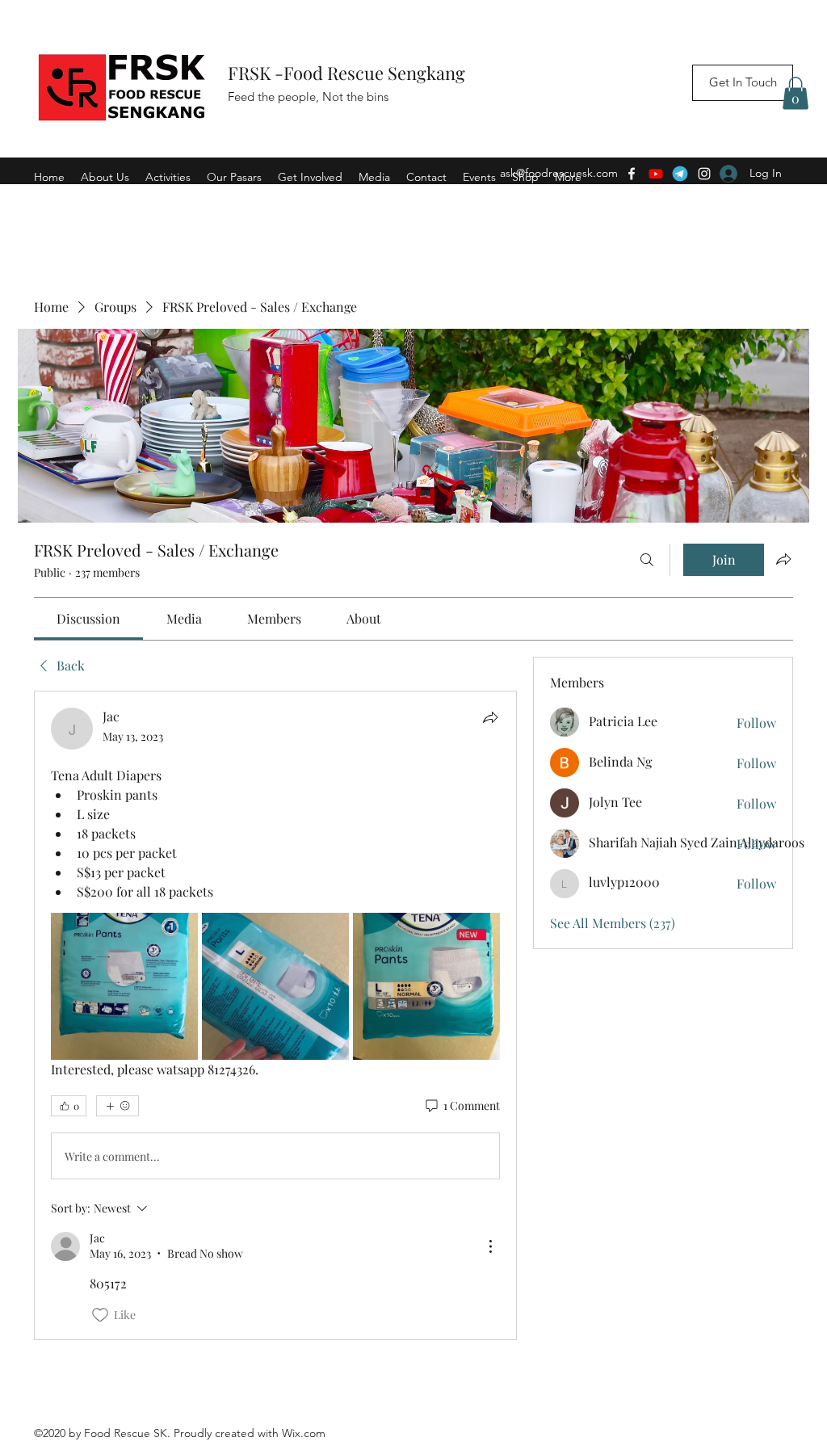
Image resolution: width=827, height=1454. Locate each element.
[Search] (647, 560)
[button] (795, 93)
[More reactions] (117, 1105)
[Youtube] (656, 174)
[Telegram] (680, 174)
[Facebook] (631, 174)
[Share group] (783, 559)
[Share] (490, 717)
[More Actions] (490, 1246)
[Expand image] (124, 986)
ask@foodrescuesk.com (559, 173)
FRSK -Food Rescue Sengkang (348, 73)
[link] (88, 618)
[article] (275, 1015)
